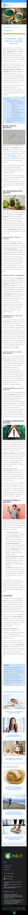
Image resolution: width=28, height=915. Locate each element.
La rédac (6, 665)
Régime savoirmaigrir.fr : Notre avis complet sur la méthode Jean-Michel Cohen (14, 831)
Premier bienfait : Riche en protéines (18, 104)
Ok (14, 913)
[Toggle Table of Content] (22, 98)
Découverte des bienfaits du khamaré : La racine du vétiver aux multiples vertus (14, 781)
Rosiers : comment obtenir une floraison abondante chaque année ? (12, 887)
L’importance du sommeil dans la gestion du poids (14, 705)
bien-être (18, 650)
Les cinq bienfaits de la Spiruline (15, 102)
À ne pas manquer (9, 876)
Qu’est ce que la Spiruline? (13, 100)
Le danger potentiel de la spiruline (15, 118)
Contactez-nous (7, 867)
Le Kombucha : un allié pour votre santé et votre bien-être (14, 752)
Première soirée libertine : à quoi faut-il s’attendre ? (12, 882)
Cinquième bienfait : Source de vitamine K (16, 116)
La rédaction (6, 869)
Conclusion (10, 122)
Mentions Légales (8, 865)
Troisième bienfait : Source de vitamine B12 (18, 110)
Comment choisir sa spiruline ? (14, 120)
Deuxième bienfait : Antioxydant (16, 107)
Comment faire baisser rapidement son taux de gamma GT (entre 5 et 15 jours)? (14, 806)
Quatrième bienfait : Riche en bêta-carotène (17, 113)
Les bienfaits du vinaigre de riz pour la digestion (12, 885)
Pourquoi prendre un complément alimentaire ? (14, 728)
